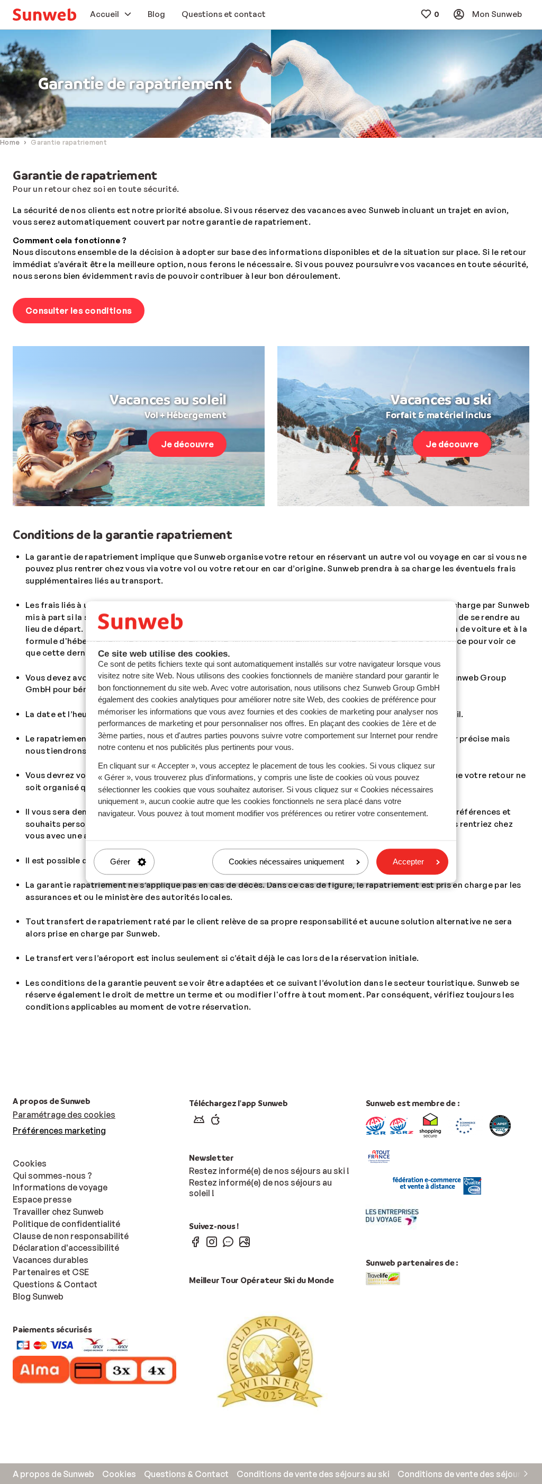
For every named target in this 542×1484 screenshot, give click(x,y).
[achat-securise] (500, 1124)
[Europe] (465, 1124)
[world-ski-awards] (271, 1360)
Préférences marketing (59, 1130)
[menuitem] (44, 14)
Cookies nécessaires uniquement (286, 861)
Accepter (408, 861)
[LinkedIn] (244, 1241)
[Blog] (228, 1241)
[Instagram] (211, 1241)
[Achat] (376, 1124)
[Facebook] (195, 1241)
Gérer (120, 861)
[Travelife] (383, 1277)
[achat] (401, 1124)
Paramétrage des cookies (64, 1114)
